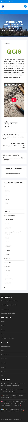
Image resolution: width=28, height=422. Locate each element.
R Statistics (7, 228)
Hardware (3, 367)
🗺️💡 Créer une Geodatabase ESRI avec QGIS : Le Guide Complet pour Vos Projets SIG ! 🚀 (13, 410)
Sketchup (7, 211)
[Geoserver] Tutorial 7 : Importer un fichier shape (13, 137)
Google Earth (8, 191)
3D (4, 287)
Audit (2, 350)
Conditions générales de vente (9, 305)
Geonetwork (8, 262)
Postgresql (8, 246)
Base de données (5, 355)
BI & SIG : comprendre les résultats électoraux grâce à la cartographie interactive (13, 384)
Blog (2, 325)
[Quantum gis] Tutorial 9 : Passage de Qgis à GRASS (14, 146)
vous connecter (13, 158)
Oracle (7, 242)
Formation (3, 363)
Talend (7, 254)
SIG (4, 187)
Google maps (8, 275)
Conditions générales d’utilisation (9, 301)
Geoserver (7, 270)
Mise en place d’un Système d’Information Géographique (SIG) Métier (12, 390)
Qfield (6, 203)
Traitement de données (10, 215)
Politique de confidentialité (8, 313)
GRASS (6, 195)
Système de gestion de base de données (13, 232)
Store (2, 334)
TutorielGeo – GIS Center (7, 338)
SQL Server (9, 250)
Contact (3, 330)
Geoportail (7, 266)
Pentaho (7, 223)
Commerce (4, 359)
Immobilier (4, 371)
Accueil (3, 321)
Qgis (6, 207)
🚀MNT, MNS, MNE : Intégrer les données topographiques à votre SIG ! (12, 396)
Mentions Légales (5, 309)
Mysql (7, 238)
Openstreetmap (9, 279)
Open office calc (9, 219)
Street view (8, 283)
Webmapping (7, 258)
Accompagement (5, 346)
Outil (2, 375)
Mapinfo (7, 199)
